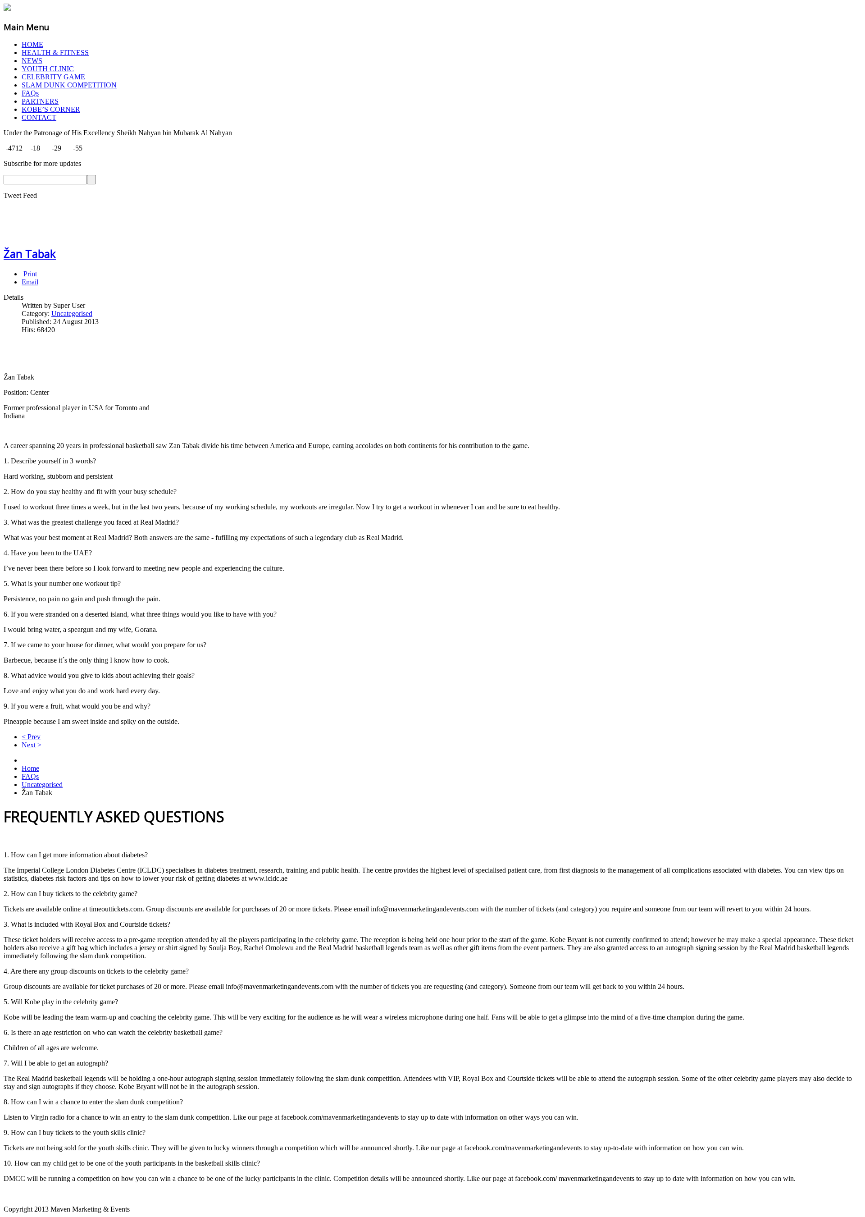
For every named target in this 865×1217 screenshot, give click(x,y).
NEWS (32, 60)
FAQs (30, 93)
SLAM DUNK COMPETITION (69, 85)
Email (30, 282)
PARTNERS (40, 101)
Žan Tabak (30, 253)
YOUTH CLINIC (48, 69)
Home (30, 768)
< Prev (31, 737)
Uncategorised (71, 313)
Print (30, 274)
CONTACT (39, 117)
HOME (32, 44)
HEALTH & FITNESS (55, 52)
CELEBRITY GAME (53, 77)
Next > (31, 745)
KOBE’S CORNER (51, 109)
